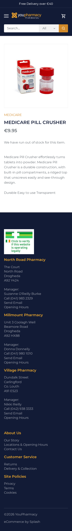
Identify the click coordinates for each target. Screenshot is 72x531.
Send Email (13, 303)
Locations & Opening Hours (26, 445)
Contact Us (13, 449)
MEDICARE (13, 115)
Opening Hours (16, 307)
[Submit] (63, 28)
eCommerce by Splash (22, 522)
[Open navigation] (6, 16)
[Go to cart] (63, 16)
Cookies (10, 492)
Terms (9, 488)
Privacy (9, 483)
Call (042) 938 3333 (18, 409)
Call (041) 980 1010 (18, 353)
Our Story (11, 440)
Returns (10, 464)
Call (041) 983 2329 (18, 298)
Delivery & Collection (20, 469)
